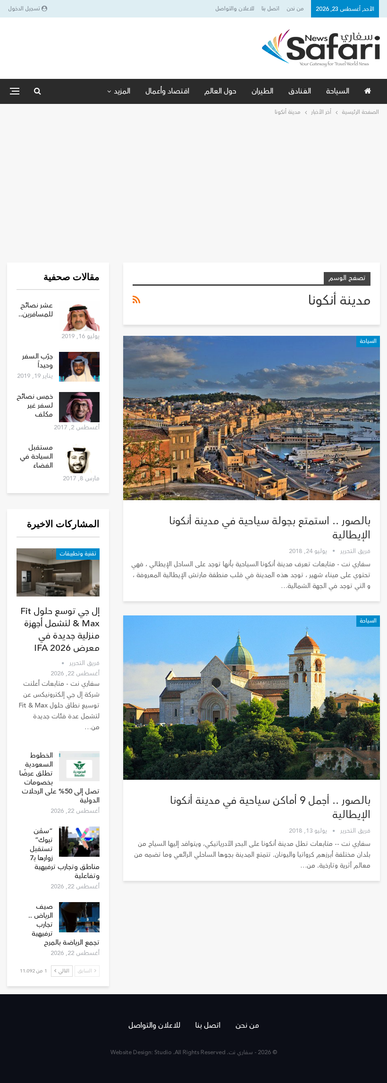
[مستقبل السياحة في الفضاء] (79, 458)
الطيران (262, 91)
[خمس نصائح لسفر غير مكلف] (79, 407)
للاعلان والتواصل (234, 8)
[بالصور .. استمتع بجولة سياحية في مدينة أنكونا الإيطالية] (251, 418)
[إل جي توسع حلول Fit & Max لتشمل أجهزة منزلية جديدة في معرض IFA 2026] (58, 572)
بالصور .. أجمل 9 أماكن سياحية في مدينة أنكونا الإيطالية (270, 808)
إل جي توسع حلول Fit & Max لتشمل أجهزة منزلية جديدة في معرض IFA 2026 (60, 629)
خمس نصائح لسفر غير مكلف (35, 405)
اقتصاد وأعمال (167, 91)
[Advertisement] (193, 188)
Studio (163, 1052)
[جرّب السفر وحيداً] (79, 367)
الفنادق (299, 91)
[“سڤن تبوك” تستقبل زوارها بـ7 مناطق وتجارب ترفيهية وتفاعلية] (79, 842)
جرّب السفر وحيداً (37, 361)
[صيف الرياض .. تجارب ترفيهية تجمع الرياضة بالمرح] (79, 917)
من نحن (295, 8)
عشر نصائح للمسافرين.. (35, 310)
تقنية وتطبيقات (77, 553)
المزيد (122, 91)
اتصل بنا (270, 8)
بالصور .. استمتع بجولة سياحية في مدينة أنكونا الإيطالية (269, 528)
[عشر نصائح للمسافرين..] (79, 316)
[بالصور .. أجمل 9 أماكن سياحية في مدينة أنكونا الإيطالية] (251, 697)
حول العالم (220, 91)
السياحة (337, 91)
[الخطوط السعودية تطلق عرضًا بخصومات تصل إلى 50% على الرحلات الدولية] (79, 766)
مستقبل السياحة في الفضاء (36, 456)
